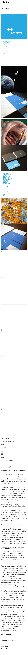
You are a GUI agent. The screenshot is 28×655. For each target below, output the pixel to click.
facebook (4, 649)
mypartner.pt (6, 467)
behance (12, 649)
